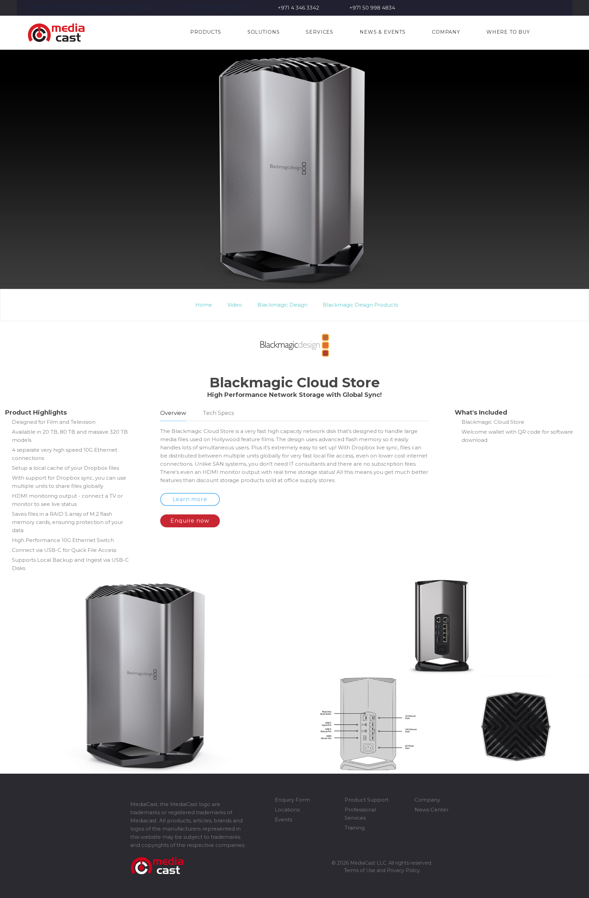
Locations (287, 809)
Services (319, 32)
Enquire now (190, 520)
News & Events (383, 32)
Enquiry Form (292, 799)
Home (203, 304)
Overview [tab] (173, 413)
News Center (431, 809)
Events (283, 819)
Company (446, 32)
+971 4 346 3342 (298, 7)
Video (234, 304)
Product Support (367, 799)
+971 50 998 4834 (372, 7)
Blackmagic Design (282, 304)
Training (355, 827)
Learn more (190, 499)
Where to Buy (508, 32)
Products (205, 32)
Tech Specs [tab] (218, 413)
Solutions (263, 32)
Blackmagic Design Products (360, 304)
